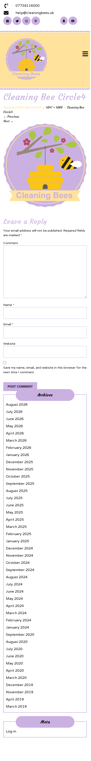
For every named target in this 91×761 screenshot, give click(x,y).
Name (8, 305)
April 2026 (15, 433)
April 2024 (15, 605)
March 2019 (16, 706)
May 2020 (14, 663)
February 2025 (18, 534)
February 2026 (18, 447)
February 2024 (18, 620)
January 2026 (17, 455)
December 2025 (19, 462)
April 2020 (15, 670)
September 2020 (20, 634)
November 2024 (19, 555)
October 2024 (18, 562)
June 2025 (15, 505)
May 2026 (14, 426)
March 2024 (16, 613)
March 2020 (16, 677)
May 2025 (14, 512)
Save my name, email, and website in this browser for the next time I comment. (45, 370)
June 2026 (15, 419)
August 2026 (17, 404)
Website (9, 344)
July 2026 (14, 411)
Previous (11, 117)
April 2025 (15, 519)
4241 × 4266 (54, 107)
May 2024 (14, 598)
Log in (11, 731)
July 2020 (14, 649)
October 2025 (18, 476)
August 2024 (17, 577)
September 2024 (20, 570)
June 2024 (15, 591)
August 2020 (17, 641)
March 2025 (16, 526)
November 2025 (19, 469)
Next (8, 121)
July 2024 (14, 584)
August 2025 (17, 490)
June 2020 (15, 656)
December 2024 (19, 548)
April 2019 (15, 699)
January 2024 (17, 627)
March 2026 (16, 440)
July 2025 (14, 498)
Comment (10, 243)
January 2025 (17, 541)
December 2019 (19, 685)
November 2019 (19, 692)
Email (8, 324)
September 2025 (20, 483)
